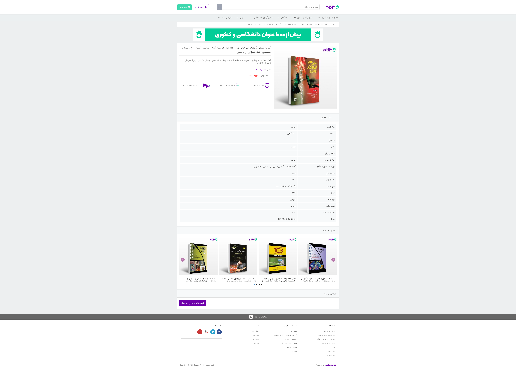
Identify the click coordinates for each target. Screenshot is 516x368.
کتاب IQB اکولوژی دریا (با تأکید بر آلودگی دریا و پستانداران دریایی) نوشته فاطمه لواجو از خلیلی (318, 279)
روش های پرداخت (328, 343)
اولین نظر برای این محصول (192, 303)
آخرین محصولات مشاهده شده (285, 335)
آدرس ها (256, 339)
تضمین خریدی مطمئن (326, 335)
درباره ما (331, 351)
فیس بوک (219, 331)
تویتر (212, 331)
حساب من (255, 331)
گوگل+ (199, 331)
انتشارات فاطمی (259, 69)
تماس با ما (331, 355)
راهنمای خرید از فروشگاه (325, 339)
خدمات (332, 347)
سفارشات (256, 335)
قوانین (294, 351)
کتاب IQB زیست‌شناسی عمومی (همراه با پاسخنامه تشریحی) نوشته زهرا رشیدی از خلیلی (279, 279)
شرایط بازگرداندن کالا (289, 343)
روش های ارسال (329, 331)
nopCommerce (330, 365)
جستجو (294, 331)
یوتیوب (206, 331)
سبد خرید (255, 343)
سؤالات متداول (291, 347)
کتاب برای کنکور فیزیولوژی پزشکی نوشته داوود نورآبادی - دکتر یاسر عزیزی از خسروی (239, 279)
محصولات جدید (291, 339)
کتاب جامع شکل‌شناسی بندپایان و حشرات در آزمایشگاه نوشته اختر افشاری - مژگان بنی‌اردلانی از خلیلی (198, 279)
